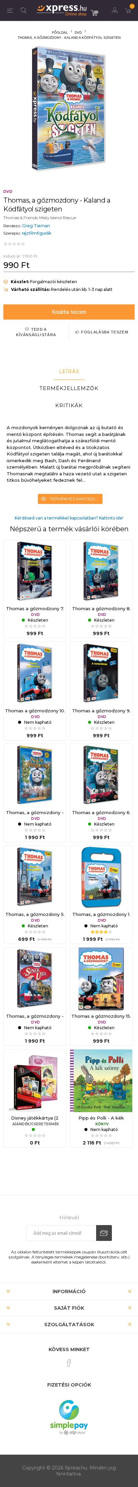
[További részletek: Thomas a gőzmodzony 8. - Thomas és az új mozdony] (101, 571)
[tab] (69, 371)
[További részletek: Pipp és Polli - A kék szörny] (101, 1080)
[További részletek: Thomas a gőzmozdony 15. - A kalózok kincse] (101, 979)
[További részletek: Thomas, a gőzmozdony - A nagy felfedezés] (35, 775)
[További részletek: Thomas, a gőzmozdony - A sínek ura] (35, 979)
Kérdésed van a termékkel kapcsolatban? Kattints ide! (69, 518)
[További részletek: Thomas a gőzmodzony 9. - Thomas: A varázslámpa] (101, 673)
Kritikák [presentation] (69, 405)
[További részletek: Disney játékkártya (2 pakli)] (35, 1080)
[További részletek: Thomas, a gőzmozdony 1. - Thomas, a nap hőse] (101, 877)
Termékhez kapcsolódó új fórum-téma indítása (76, 498)
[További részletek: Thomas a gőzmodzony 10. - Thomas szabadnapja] (35, 673)
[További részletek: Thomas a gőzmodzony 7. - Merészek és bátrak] (35, 571)
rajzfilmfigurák (36, 233)
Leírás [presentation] (69, 371)
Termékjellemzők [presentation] (69, 388)
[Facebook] (69, 1363)
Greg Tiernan (36, 225)
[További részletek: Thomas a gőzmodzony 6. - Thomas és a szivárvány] (101, 775)
